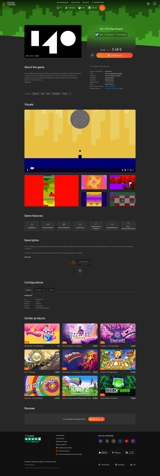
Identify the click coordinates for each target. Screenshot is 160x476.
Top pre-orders (75, 2)
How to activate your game (113, 75)
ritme (48, 93)
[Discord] (100, 441)
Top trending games (62, 2)
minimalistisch (56, 93)
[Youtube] (126, 441)
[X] (107, 441)
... (69, 93)
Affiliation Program (61, 441)
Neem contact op (61, 444)
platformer (36, 93)
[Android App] (116, 452)
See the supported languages (113, 73)
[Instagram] (113, 441)
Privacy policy (60, 438)
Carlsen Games (109, 78)
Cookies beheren (29, 465)
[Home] (9, 4)
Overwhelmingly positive (112, 88)
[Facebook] (120, 441)
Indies (111, 84)
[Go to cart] (148, 3)
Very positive (109, 86)
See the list (108, 71)
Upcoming (86, 2)
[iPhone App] (103, 452)
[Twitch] (133, 441)
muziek (64, 93)
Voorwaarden (60, 435)
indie (42, 93)
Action (107, 84)
